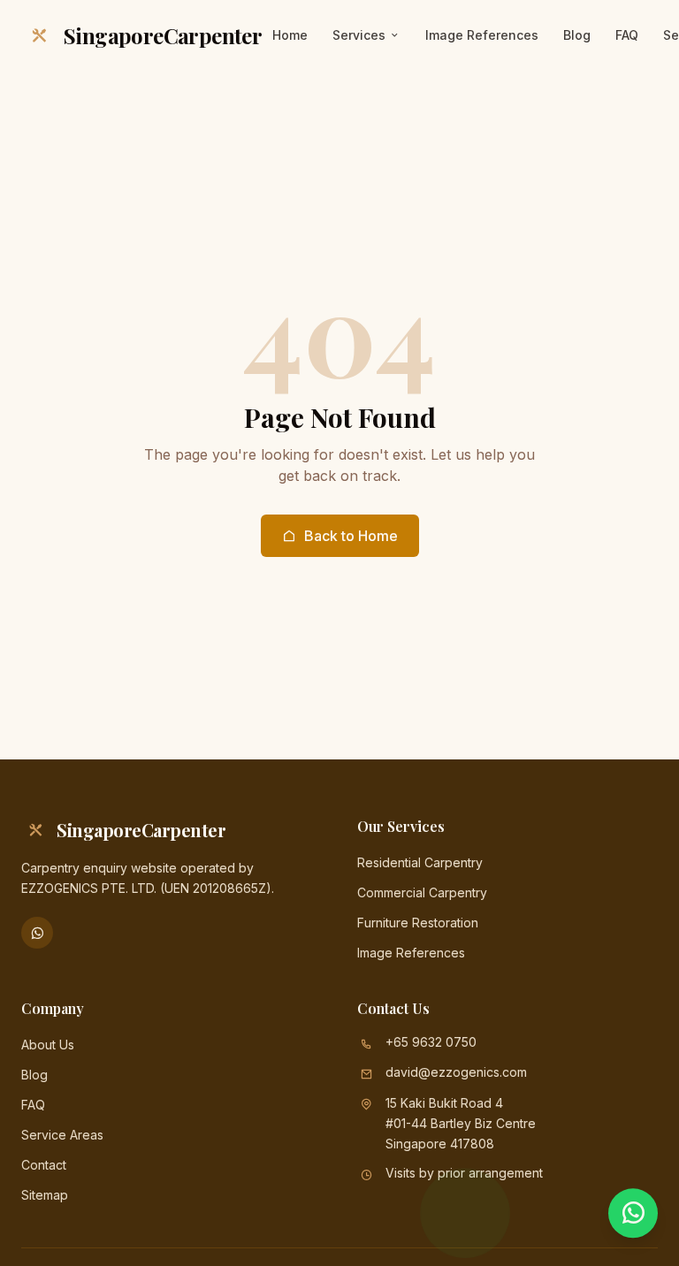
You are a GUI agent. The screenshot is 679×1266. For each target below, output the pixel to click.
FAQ (626, 34)
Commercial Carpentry (422, 892)
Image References (481, 34)
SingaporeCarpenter (163, 35)
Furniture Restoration (417, 922)
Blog (577, 34)
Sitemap (44, 1194)
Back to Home (351, 536)
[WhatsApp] (37, 933)
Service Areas (62, 1134)
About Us (47, 1044)
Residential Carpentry (420, 862)
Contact (43, 1164)
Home (290, 34)
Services (358, 34)
